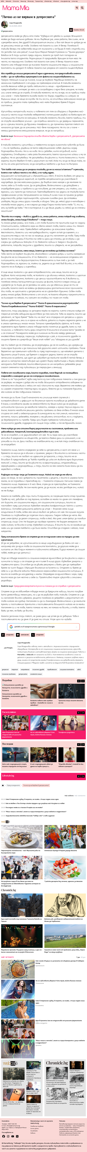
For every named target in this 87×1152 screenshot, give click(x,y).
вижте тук (76, 1133)
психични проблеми (9, 674)
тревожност (52, 669)
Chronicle (16, 1)
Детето (38, 1045)
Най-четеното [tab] (80, 796)
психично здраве (38, 669)
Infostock (56, 1)
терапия (15, 669)
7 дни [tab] (78, 957)
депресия (5, 669)
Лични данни (34, 1128)
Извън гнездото (41, 1023)
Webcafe (8, 1)
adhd (79, 669)
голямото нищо (36, 674)
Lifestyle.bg (47, 1)
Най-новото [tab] (69, 796)
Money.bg (30, 1)
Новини (32, 1133)
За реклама (33, 1131)
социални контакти (67, 669)
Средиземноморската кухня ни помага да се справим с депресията (47, 586)
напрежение (25, 669)
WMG (2, 1)
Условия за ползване (36, 1126)
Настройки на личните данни (69, 1135)
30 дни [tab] (83, 957)
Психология (40, 983)
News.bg (23, 1)
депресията (23, 674)
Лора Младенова (15, 23)
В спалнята (40, 1005)
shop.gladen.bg (65, 1)
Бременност (40, 966)
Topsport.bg (38, 1)
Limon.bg (74, 1)
